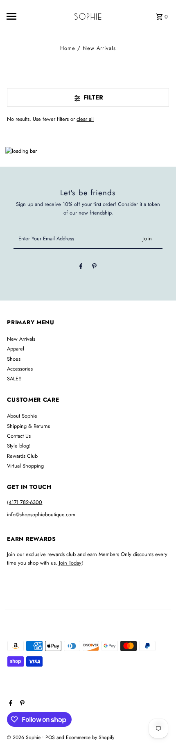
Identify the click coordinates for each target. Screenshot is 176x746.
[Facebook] (81, 267)
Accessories (20, 369)
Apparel (15, 349)
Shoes (13, 359)
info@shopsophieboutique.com (41, 514)
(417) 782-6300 (24, 502)
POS (50, 737)
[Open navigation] (24, 16)
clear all (85, 119)
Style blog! (19, 446)
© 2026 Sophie (24, 737)
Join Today (70, 563)
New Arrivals (21, 339)
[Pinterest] (94, 267)
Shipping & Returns (28, 426)
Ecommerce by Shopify (90, 737)
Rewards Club (22, 456)
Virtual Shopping (25, 466)
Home (67, 48)
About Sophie (22, 416)
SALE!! (14, 378)
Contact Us (19, 436)
